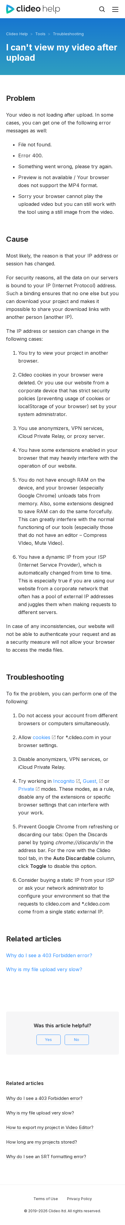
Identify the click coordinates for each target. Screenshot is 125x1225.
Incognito (64, 781)
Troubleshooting (68, 33)
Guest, (90, 781)
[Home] (33, 9)
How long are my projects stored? (41, 1142)
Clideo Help (17, 33)
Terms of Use (45, 1198)
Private (26, 789)
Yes (48, 1039)
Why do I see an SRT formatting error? (46, 1156)
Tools (40, 33)
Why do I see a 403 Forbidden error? (49, 955)
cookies (41, 737)
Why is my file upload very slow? (44, 969)
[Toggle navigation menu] (115, 9)
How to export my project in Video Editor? (49, 1127)
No (76, 1039)
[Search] (102, 9)
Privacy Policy (79, 1198)
